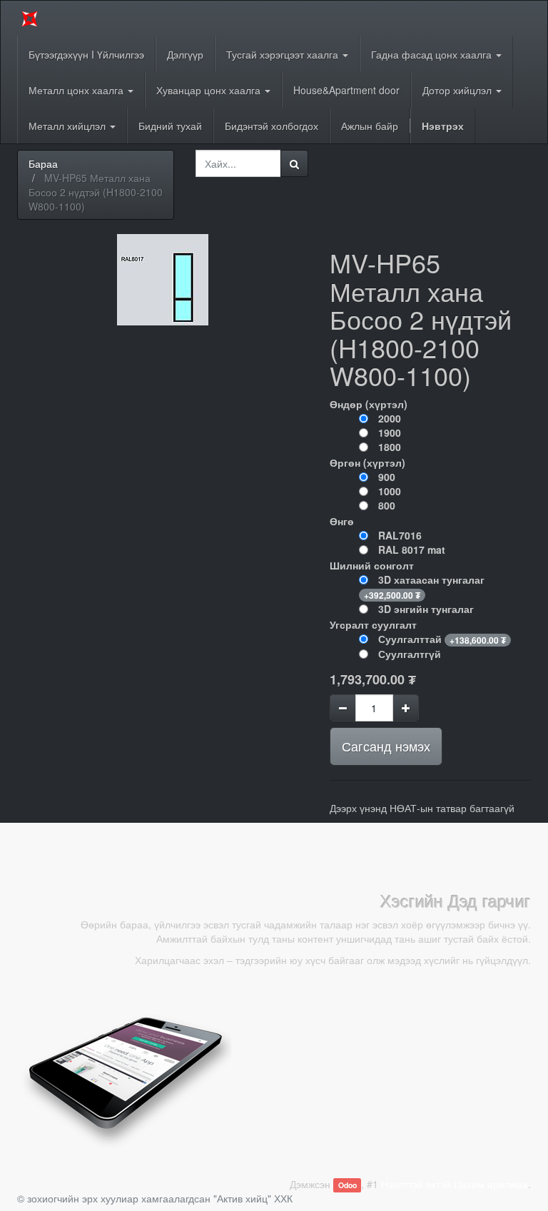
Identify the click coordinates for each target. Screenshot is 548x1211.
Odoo (347, 1185)
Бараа (43, 163)
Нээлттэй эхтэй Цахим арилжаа (454, 1184)
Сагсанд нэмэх (386, 745)
